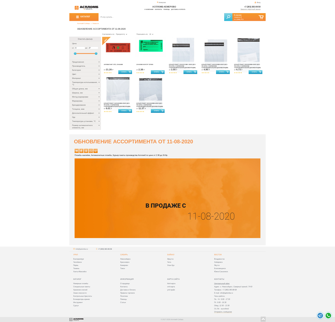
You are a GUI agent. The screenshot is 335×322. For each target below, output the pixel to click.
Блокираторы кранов (81, 299)
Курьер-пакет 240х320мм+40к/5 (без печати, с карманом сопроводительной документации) (215, 66)
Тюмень (76, 268)
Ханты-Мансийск (79, 272)
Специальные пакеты (81, 287)
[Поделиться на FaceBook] (81, 151)
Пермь (75, 265)
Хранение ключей (80, 290)
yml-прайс (171, 290)
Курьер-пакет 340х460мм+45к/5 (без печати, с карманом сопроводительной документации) (117, 105)
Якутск (217, 265)
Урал (75, 255)
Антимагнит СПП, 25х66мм (113, 64)
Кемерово (124, 265)
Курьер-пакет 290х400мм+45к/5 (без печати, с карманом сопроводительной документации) (247, 66)
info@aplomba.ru (82, 249)
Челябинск (77, 262)
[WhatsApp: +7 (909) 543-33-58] (328, 315)
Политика (124, 296)
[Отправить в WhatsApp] (91, 151)
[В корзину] (261, 17)
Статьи (123, 302)
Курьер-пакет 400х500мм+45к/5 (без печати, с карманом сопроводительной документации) (149, 105)
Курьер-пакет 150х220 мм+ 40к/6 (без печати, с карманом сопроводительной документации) (182, 66)
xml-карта (171, 287)
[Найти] (228, 17)
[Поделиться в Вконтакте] (77, 151)
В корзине (238, 15)
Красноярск (124, 262)
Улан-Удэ (170, 265)
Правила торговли (127, 293)
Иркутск (170, 259)
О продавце (125, 283)
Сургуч (76, 306)
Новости (96, 23)
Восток (218, 255)
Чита (169, 262)
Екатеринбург (78, 259)
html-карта (171, 283)
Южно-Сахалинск (221, 272)
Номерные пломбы (80, 283)
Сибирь (124, 255)
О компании (148, 9)
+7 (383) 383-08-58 (252, 7)
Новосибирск (125, 259)
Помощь (166, 9)
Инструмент (78, 302)
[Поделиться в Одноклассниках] (86, 151)
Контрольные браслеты (82, 296)
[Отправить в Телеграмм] (95, 151)
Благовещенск (220, 268)
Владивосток (219, 259)
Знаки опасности (79, 293)
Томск (122, 268)
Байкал (170, 255)
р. (242, 19)
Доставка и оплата (178, 9)
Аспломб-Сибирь (83, 23)
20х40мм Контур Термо (144, 64)
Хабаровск (218, 262)
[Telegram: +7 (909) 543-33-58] (320, 315)
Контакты (158, 9)
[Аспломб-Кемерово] (86, 9)
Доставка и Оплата (127, 290)
